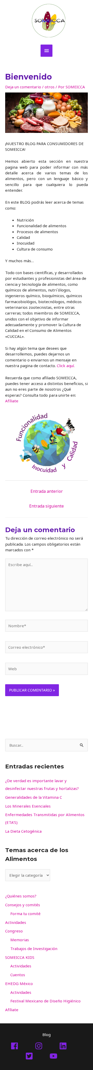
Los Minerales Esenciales (28, 806)
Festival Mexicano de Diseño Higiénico (45, 1000)
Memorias (19, 939)
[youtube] (59, 1056)
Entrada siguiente (46, 506)
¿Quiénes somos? (20, 895)
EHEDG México (19, 983)
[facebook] (22, 1046)
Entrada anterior (46, 491)
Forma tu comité (25, 913)
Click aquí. (66, 365)
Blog (46, 1034)
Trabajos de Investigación (33, 948)
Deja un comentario (23, 86)
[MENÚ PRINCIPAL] (46, 51)
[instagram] (46, 1046)
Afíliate (11, 400)
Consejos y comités (22, 904)
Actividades (15, 922)
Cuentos (17, 974)
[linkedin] (70, 1046)
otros (50, 86)
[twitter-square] (37, 1056)
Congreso (14, 930)
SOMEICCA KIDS (19, 957)
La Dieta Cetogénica (23, 831)
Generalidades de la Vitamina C (33, 797)
